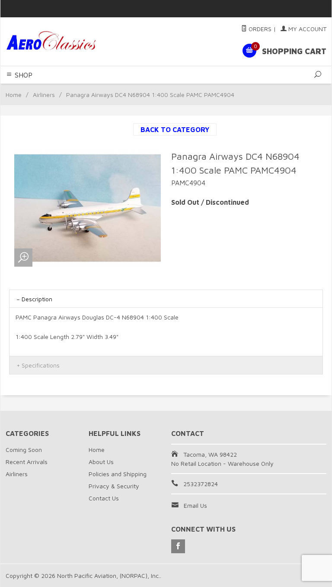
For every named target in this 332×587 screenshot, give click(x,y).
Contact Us (104, 498)
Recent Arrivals (27, 461)
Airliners (44, 94)
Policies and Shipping (118, 473)
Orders (259, 28)
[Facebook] (178, 546)
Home (14, 94)
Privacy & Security (114, 486)
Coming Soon (24, 449)
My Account (306, 28)
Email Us (195, 505)
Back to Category (174, 129)
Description (37, 299)
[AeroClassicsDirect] (66, 42)
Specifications (41, 365)
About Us (101, 461)
